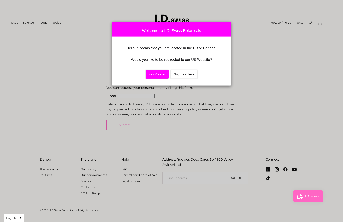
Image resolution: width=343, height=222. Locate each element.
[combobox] (14, 218)
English (11, 218)
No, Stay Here (184, 74)
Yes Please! (157, 74)
